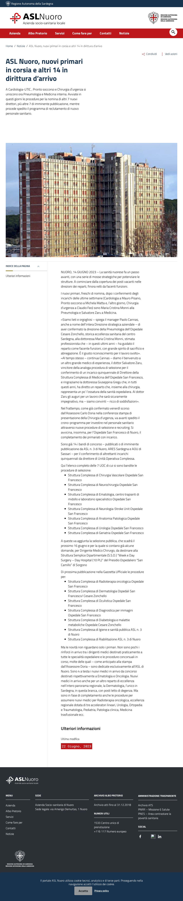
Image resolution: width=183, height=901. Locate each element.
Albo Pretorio (37, 33)
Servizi (60, 33)
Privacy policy (101, 890)
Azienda (14, 33)
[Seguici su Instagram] (147, 836)
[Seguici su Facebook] (140, 836)
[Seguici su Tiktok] (153, 836)
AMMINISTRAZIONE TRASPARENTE (157, 796)
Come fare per (82, 33)
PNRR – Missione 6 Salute (154, 809)
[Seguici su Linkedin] (159, 836)
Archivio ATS (145, 805)
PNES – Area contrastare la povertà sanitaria (154, 816)
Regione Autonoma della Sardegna (32, 3)
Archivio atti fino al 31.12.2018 (112, 805)
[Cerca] (173, 32)
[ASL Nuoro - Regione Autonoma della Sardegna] (24, 779)
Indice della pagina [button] (18, 266)
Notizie (124, 33)
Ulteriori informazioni (18, 276)
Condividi (151, 54)
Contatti (105, 33)
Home (9, 46)
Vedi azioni (170, 54)
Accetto (83, 891)
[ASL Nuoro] (8, 3)
